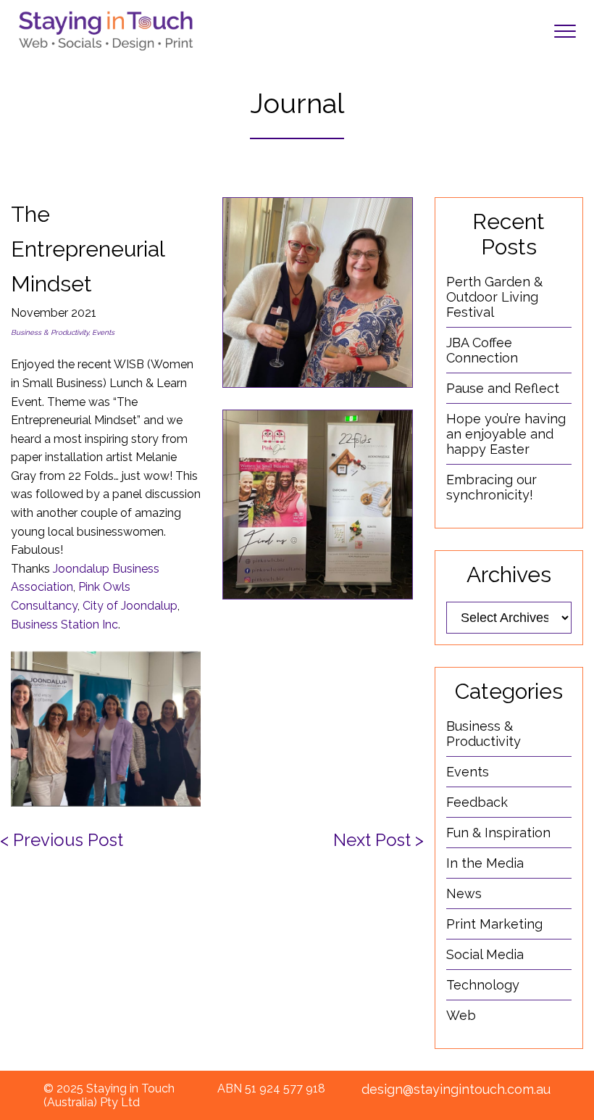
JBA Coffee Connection (482, 350)
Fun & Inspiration (498, 832)
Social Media (485, 954)
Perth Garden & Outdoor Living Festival (494, 297)
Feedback (477, 802)
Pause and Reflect (502, 388)
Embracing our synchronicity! (491, 487)
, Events (101, 332)
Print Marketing (494, 924)
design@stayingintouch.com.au (456, 1089)
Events (467, 771)
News (464, 893)
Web (461, 1015)
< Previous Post (61, 839)
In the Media (485, 863)
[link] (130, 606)
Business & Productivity (49, 332)
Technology (482, 984)
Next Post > (378, 839)
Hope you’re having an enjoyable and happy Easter (506, 434)
